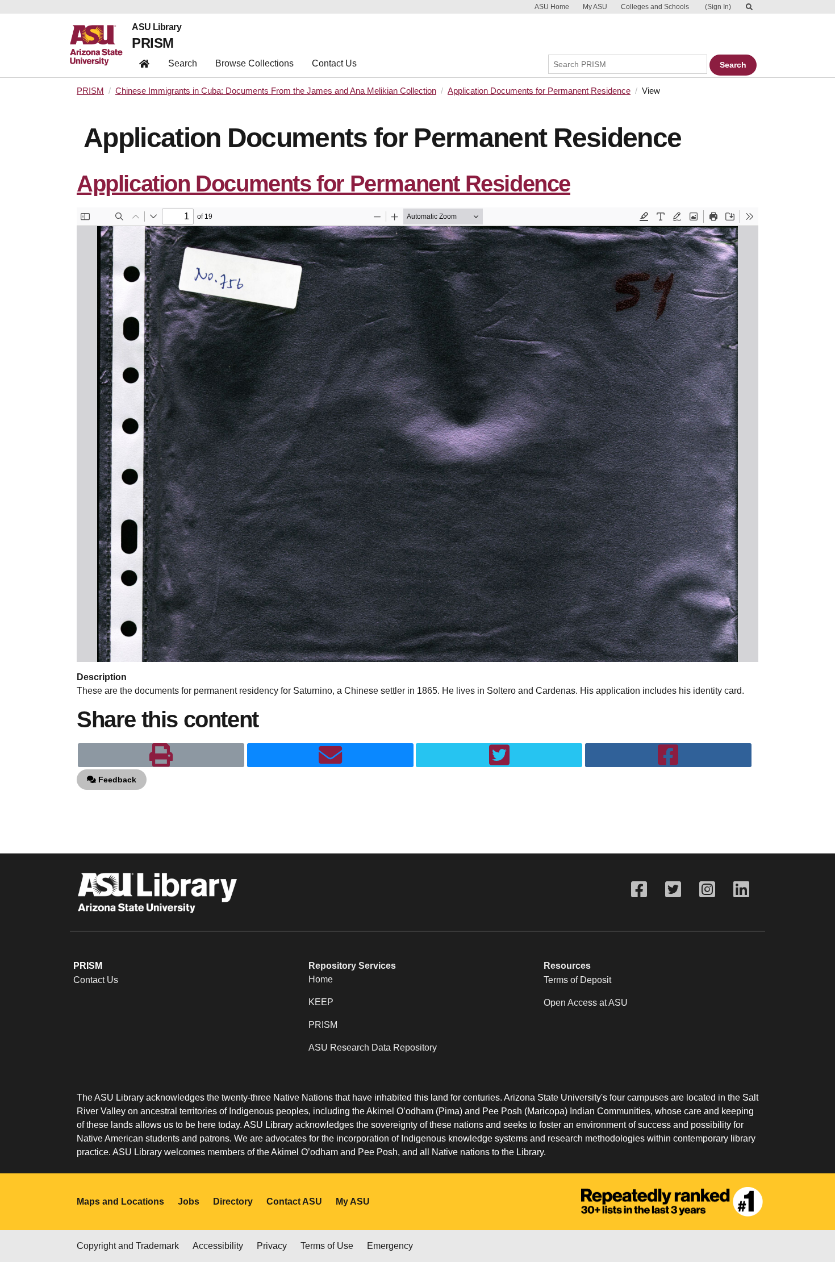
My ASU (595, 7)
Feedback (116, 779)
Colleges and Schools (655, 7)
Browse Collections (254, 63)
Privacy (272, 1246)
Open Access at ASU (586, 1002)
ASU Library (156, 27)
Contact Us (334, 63)
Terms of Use (326, 1246)
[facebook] (668, 755)
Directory (233, 1201)
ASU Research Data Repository (372, 1047)
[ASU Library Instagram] (707, 889)
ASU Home (552, 7)
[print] (161, 755)
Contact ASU (294, 1201)
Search (182, 63)
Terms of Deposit (577, 980)
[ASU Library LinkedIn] (741, 889)
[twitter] (499, 755)
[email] (330, 755)
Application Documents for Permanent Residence (539, 90)
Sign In (718, 6)
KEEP (320, 1002)
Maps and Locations (120, 1201)
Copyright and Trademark (128, 1246)
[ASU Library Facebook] (639, 889)
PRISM (152, 43)
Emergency (390, 1246)
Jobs (188, 1201)
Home (320, 979)
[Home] (101, 45)
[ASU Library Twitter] (673, 889)
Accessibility (218, 1246)
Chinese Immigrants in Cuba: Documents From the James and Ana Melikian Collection (275, 90)
